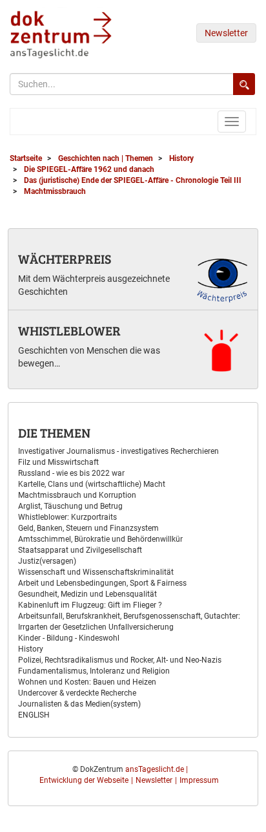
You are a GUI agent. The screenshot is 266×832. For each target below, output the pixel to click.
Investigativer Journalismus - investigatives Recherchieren (118, 451)
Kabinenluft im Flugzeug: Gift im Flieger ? (90, 605)
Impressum (199, 780)
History (30, 649)
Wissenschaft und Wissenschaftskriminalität (96, 572)
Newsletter (226, 33)
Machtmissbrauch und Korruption (77, 495)
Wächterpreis (64, 258)
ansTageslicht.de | (156, 769)
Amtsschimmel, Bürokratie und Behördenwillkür (100, 539)
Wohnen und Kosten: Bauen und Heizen (87, 682)
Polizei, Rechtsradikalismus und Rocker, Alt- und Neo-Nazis (119, 660)
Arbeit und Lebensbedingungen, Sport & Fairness (102, 583)
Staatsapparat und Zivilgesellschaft (80, 550)
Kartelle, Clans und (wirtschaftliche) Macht (91, 484)
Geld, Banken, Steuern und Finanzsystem (88, 528)
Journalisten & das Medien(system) (79, 704)
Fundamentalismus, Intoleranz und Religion (94, 671)
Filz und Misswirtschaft (58, 462)
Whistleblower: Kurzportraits (67, 517)
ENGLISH (34, 715)
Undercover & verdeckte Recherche (77, 693)
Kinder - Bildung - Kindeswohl (68, 638)
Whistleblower (69, 330)
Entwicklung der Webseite (83, 780)
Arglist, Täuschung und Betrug (70, 506)
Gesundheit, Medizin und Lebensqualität (87, 594)
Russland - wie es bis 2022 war (71, 473)
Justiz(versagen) (47, 561)
